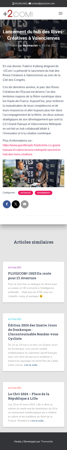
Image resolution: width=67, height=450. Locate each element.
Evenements (43, 193)
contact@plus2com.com (43, 3)
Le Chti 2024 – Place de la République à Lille (28, 396)
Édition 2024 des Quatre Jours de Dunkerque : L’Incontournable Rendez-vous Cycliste (33, 332)
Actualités (14, 267)
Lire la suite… (32, 364)
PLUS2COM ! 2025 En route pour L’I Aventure (29, 275)
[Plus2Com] (19, 13)
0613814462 (21, 3)
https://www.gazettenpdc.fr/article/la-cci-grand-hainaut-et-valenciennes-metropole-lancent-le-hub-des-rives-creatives (32, 150)
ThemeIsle (47, 441)
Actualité (26, 193)
